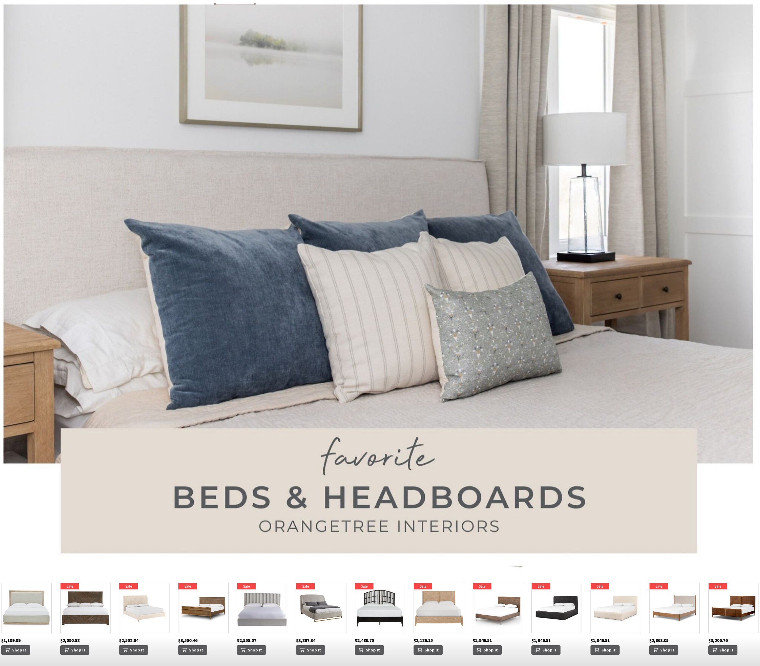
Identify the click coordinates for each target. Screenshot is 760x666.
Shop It (19, 650)
